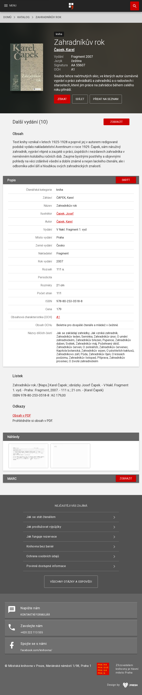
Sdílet (80, 99)
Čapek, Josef (65, 213)
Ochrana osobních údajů (42, 556)
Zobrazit (116, 121)
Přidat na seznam (105, 99)
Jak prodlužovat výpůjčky (43, 527)
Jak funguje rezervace (41, 536)
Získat (62, 99)
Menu (10, 5)
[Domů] (71, 6)
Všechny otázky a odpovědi (71, 581)
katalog (23, 17)
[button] (26, 67)
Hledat (133, 6)
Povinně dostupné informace (46, 566)
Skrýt (126, 180)
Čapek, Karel (64, 49)
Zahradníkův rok (48, 17)
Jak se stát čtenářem (40, 517)
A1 (58, 317)
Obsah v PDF (22, 415)
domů (7, 17)
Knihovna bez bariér (40, 546)
